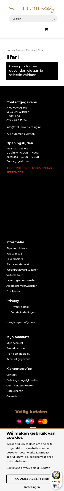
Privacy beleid (19, 307)
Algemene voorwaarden (21, 286)
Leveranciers (14, 259)
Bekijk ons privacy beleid (22, 468)
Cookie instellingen (23, 312)
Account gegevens (18, 359)
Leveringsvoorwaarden (21, 280)
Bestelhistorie (15, 348)
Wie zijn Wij (14, 253)
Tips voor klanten (17, 248)
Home (10, 50)
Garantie (11, 396)
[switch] (56, 486)
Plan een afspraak (18, 264)
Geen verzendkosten (20, 385)
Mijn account (14, 343)
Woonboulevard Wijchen (22, 269)
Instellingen (32, 487)
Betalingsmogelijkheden (22, 380)
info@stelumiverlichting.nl (23, 127)
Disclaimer (13, 291)
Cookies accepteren (32, 478)
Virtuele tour (14, 275)
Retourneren (14, 391)
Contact (11, 375)
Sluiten (45, 468)
